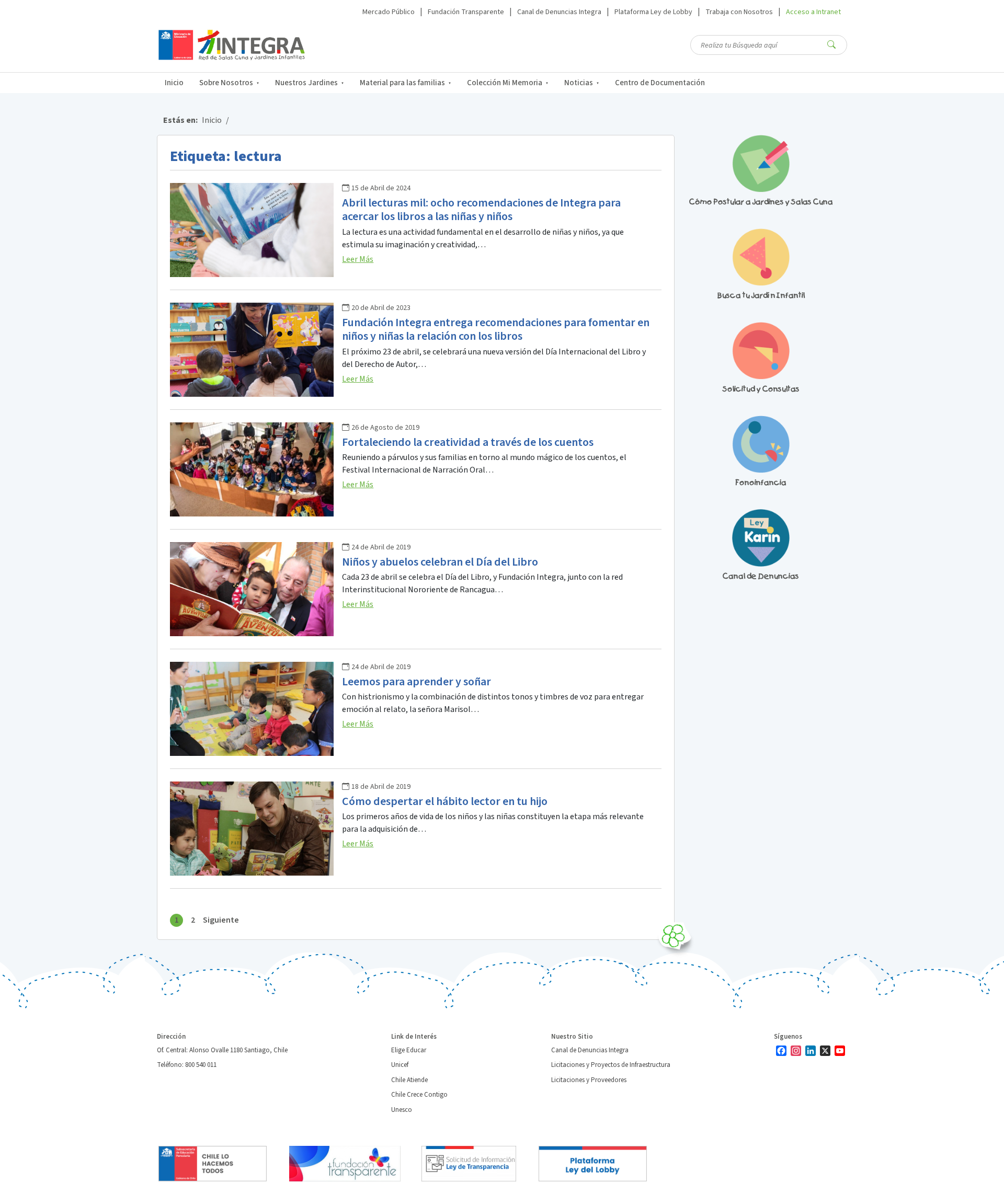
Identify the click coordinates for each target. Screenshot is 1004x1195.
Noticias (578, 82)
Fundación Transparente (466, 12)
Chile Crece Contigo (419, 1094)
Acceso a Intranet (813, 12)
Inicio (174, 82)
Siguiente (221, 920)
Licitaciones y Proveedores (588, 1080)
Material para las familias (402, 82)
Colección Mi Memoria (504, 82)
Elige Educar (408, 1050)
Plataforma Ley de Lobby (653, 12)
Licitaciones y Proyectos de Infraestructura (610, 1065)
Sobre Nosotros (226, 82)
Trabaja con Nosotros (739, 12)
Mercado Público (388, 12)
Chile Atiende (409, 1080)
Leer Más (357, 259)
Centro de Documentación (660, 82)
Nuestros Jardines (306, 82)
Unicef (399, 1065)
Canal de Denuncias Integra (559, 12)
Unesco (401, 1109)
